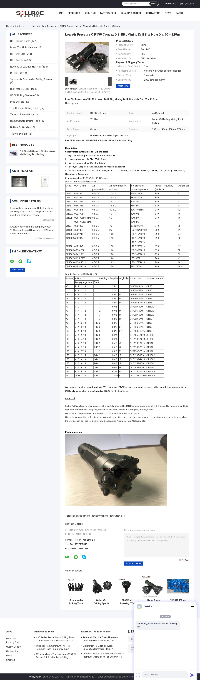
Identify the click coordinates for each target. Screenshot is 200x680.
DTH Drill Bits (33, 26)
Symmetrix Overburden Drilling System (31, 79)
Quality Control (131, 13)
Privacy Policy (34, 676)
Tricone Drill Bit (18, 133)
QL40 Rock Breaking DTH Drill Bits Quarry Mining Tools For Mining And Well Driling (127, 602)
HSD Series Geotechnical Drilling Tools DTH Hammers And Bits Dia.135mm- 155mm (55, 639)
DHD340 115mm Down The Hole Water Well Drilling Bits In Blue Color (178, 602)
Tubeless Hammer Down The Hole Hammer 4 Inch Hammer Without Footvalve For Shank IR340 (53, 648)
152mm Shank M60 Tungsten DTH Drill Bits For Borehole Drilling (153, 602)
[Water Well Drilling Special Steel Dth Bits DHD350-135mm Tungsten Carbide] (102, 586)
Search (154, 4)
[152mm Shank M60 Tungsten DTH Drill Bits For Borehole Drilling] (153, 586)
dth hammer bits (100, 516)
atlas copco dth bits (80, 516)
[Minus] (192, 606)
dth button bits (117, 516)
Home (60, 13)
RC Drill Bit (16, 73)
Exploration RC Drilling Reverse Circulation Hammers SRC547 (98, 647)
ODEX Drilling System (22, 95)
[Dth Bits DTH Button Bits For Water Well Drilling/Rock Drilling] (13, 153)
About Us (90, 13)
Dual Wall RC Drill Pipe (22, 88)
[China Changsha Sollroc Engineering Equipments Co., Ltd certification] (19, 181)
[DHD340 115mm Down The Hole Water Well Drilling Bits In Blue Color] (178, 586)
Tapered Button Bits (21, 114)
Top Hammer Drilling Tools (24, 108)
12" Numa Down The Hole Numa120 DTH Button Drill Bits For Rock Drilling (56, 656)
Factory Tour (108, 13)
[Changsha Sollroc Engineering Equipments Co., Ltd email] (14, 261)
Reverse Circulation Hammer (25, 66)
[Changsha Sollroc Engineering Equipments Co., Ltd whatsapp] (22, 261)
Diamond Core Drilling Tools (25, 120)
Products (74, 13)
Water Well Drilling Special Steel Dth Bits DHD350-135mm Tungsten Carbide (101, 602)
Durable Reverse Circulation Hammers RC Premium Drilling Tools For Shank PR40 (104, 655)
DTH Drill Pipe (18, 60)
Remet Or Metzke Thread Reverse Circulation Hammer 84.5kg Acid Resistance (100, 639)
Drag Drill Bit (17, 101)
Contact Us (153, 13)
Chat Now (169, 3)
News (168, 13)
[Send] (192, 675)
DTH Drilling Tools (20, 41)
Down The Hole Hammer (23, 47)
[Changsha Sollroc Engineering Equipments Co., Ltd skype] (31, 261)
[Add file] (138, 675)
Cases (179, 13)
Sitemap (10, 660)
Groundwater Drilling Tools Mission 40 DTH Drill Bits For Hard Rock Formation (76, 602)
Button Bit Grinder (20, 127)
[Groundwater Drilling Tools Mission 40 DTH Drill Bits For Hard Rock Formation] (76, 586)
